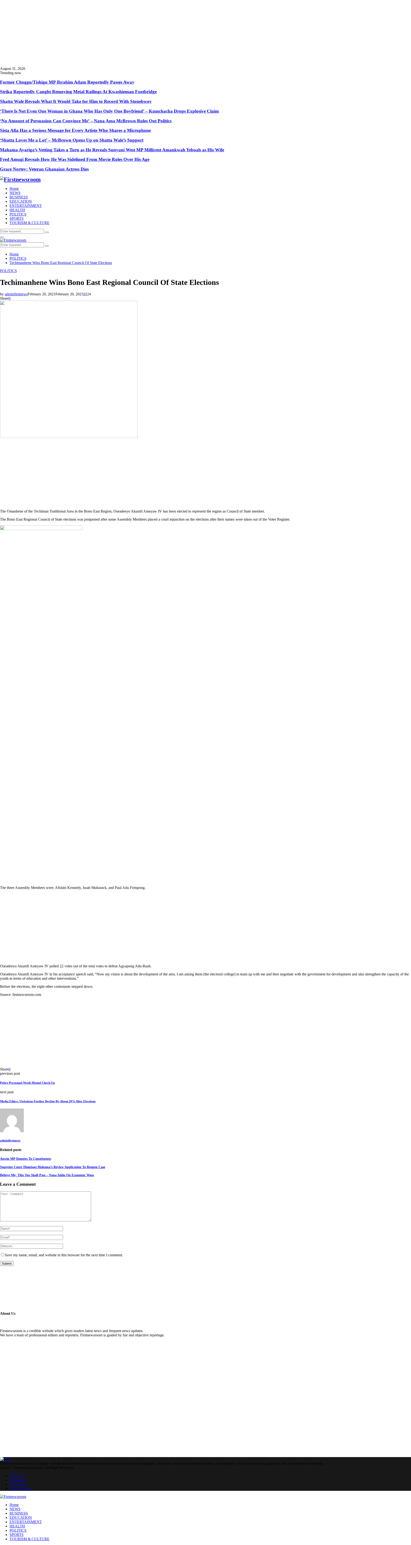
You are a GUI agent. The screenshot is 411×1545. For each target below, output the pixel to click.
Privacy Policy (20, 1489)
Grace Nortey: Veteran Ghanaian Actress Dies (44, 169)
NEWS (15, 193)
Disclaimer (18, 1484)
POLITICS (18, 214)
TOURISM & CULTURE (29, 223)
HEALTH (17, 210)
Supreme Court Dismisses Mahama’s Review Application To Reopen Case (52, 1167)
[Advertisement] (142, 33)
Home (14, 189)
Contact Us (18, 1480)
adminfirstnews (16, 294)
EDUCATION (21, 201)
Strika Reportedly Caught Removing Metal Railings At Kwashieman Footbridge (78, 91)
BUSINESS (19, 197)
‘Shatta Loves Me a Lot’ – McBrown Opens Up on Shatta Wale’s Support (71, 140)
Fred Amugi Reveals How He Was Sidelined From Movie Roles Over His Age (74, 159)
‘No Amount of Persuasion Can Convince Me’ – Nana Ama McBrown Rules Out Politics (85, 120)
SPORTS (17, 218)
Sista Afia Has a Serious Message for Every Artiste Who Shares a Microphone (75, 130)
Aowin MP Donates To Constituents (25, 1159)
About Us (17, 1476)
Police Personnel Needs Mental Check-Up (27, 1082)
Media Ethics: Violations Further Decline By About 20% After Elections (48, 1101)
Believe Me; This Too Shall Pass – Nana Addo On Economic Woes (47, 1175)
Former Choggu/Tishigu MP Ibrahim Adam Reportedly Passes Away (67, 82)
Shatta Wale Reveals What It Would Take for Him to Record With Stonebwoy (76, 101)
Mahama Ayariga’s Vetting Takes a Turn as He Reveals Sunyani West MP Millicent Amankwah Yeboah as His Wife (112, 149)
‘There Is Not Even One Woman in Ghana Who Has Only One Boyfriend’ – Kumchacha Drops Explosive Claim (109, 111)
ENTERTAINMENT (26, 206)
